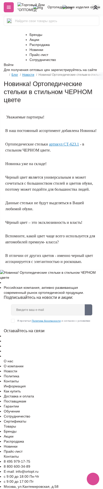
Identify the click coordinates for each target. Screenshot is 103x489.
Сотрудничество (43, 60)
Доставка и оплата (19, 396)
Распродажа (40, 45)
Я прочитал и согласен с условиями (53, 320)
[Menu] (9, 7)
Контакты (11, 381)
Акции (34, 40)
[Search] (9, 21)
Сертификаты (15, 421)
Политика (11, 376)
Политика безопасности (46, 320)
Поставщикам (15, 401)
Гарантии (11, 406)
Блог (15, 75)
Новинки (36, 50)
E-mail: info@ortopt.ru (21, 471)
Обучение (12, 411)
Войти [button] (9, 65)
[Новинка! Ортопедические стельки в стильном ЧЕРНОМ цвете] (51, 275)
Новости (28, 75)
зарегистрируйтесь (66, 70)
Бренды (36, 35)
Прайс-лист (39, 55)
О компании (14, 366)
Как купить (12, 391)
